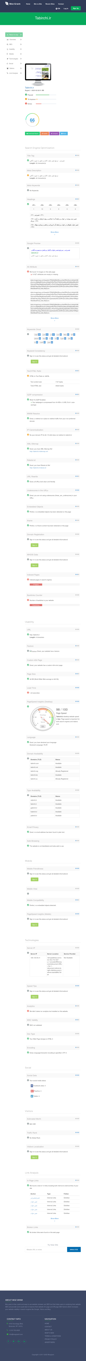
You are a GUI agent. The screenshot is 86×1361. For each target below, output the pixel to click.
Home (28, 4)
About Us (48, 1330)
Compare (55, 133)
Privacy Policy (51, 1339)
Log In (66, 8)
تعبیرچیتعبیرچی (35, 1198)
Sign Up (76, 8)
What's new (49, 1333)
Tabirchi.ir (29, 87)
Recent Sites (50, 4)
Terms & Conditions (53, 1336)
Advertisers (50, 1342)
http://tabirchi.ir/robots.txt (38, 468)
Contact (61, 4)
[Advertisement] (53, 43)
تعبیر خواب (34, 1202)
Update (45, 133)
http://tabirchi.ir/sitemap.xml (39, 451)
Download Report (33, 133)
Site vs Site (38, 4)
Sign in (34, 362)
